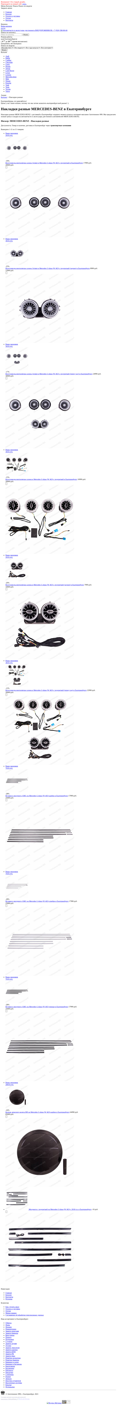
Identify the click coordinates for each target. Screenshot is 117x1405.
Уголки (8, 1346)
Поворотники (10, 1329)
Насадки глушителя (13, 1381)
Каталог (8, 14)
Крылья (8, 1385)
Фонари (8, 1327)
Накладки (9, 1372)
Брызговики (10, 1366)
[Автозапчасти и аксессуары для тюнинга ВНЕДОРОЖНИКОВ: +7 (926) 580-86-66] (34, 30)
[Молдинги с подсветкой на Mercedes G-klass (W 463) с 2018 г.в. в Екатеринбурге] (17, 1209)
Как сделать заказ (12, 1307)
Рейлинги (9, 1370)
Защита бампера (11, 1333)
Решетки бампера (12, 1360)
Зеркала (8, 1379)
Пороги (8, 1337)
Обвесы (8, 1323)
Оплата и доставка (12, 16)
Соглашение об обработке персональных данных (24, 1315)
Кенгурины (9, 1335)
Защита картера (11, 1350)
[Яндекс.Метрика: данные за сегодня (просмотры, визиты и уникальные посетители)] (54, 1403)
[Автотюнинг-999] (3, 1394)
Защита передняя (12, 1331)
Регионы (8, 1299)
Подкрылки (10, 1387)
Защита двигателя (12, 1348)
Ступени (8, 1341)
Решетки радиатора (13, 1358)
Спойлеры (9, 1375)
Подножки (9, 1339)
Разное (8, 1377)
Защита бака (10, 1356)
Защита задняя (11, 1344)
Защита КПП (10, 1352)
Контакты (9, 20)
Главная (8, 12)
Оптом (8, 18)
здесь (24, 4)
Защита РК (9, 1354)
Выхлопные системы (13, 1383)
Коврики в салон (12, 1362)
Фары (7, 1325)
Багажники (9, 1368)
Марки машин (11, 1313)
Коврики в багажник (13, 1364)
